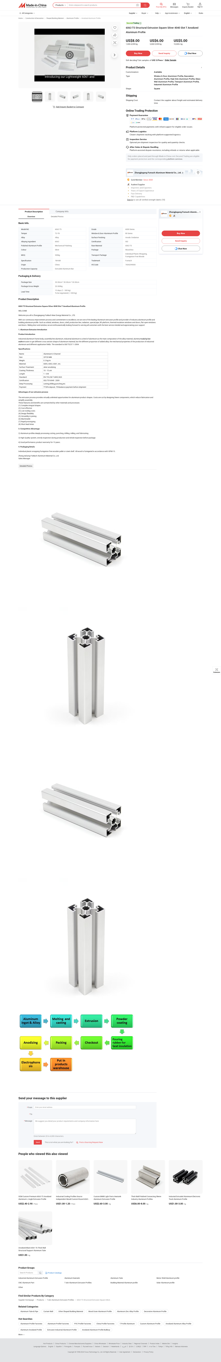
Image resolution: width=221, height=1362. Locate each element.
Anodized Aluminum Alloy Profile (178, 1323)
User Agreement (124, 1352)
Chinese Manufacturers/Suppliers (80, 1343)
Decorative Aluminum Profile (155, 1311)
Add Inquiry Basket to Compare (70, 106)
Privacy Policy (148, 1352)
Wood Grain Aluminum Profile (100, 1311)
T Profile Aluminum (127, 1323)
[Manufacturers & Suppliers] (32, 5)
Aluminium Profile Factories (31, 1323)
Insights (175, 1343)
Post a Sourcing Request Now (89, 1142)
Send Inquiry (164, 53)
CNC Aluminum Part (26, 1282)
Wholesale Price (114, 1343)
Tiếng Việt (169, 1346)
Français (77, 1346)
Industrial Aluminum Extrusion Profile (33, 1278)
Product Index (154, 1343)
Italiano (97, 1346)
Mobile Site (166, 1343)
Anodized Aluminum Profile (91, 18)
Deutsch (106, 1346)
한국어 (131, 1346)
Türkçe (160, 1346)
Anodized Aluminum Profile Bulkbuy (96, 1330)
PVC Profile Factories (82, 1323)
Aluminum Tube (116, 1278)
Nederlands (115, 1346)
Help (157, 13)
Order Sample (170, 60)
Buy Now (138, 53)
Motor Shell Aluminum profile (168, 1278)
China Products (60, 1343)
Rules (201, 13)
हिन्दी (144, 1346)
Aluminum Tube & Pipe (29, 1311)
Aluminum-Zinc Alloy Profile (128, 1311)
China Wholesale (100, 1343)
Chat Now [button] (191, 53)
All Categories (27, 13)
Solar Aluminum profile (165, 1282)
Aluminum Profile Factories (58, 1323)
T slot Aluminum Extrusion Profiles (78, 1282)
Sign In (130, 199)
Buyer (144, 13)
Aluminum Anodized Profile (31, 1330)
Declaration (137, 1352)
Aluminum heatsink (72, 1278)
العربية (124, 1346)
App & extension (171, 13)
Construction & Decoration (34, 18)
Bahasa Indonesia (181, 1346)
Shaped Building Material (55, 18)
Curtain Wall (48, 1311)
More (20, 1334)
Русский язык (87, 1346)
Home (20, 18)
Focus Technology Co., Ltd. (93, 1352)
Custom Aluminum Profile (150, 1323)
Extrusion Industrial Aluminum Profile (62, 1330)
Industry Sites (127, 1343)
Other (20, 1287)
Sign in (200, 6)
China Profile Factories (105, 1323)
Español (59, 1346)
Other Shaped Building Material (70, 1311)
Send (38, 1142)
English (50, 1346)
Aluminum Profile (73, 18)
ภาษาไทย (152, 1346)
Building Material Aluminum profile (124, 1282)
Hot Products (47, 1343)
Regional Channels (140, 1343)
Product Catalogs (54, 1273)
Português (67, 1346)
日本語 (138, 1346)
